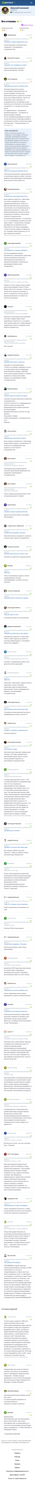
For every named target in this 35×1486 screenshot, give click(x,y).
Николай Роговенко (13, 58)
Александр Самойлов (14, 243)
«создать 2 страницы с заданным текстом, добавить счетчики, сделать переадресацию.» (16, 730)
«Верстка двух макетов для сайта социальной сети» (16, 709)
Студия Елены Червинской (15, 526)
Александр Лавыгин (13, 702)
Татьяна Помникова (13, 591)
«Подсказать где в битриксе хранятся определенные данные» (16, 1011)
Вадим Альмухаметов (14, 626)
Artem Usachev (11, 431)
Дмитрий (10, 1412)
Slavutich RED (11, 1255)
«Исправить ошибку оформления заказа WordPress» (16, 42)
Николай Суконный (19, 9)
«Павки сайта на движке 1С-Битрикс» (15, 944)
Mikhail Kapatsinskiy (13, 275)
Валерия (10, 565)
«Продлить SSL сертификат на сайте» (15, 65)
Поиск (17, 1460)
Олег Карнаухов (12, 79)
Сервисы (17, 1453)
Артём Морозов (12, 336)
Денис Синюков (12, 164)
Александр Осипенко (13, 607)
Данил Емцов (11, 505)
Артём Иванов (11, 35)
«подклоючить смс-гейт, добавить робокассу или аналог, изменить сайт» (16, 990)
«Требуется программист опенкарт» (15, 532)
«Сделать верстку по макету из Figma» (16, 396)
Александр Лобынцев (14, 742)
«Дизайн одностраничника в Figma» (15, 438)
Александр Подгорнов (14, 823)
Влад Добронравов (13, 189)
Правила (17, 1464)
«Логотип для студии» (10, 749)
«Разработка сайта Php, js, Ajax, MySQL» (16, 633)
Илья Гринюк (11, 458)
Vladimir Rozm (11, 723)
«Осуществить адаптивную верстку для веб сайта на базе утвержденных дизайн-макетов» (16, 196)
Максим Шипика (12, 389)
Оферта (17, 1467)
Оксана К (10, 306)
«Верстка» (7, 572)
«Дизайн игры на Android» (12, 830)
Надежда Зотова (12, 1198)
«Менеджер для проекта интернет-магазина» (16, 86)
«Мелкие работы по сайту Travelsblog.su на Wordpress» (16, 1205)
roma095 (10, 1004)
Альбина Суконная (13, 547)
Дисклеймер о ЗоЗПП (17, 1475)
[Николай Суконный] (5, 10)
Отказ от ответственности (17, 1478)
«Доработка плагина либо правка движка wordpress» (16, 847)
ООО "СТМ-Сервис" (13, 1154)
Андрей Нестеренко (13, 355)
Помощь (17, 1457)
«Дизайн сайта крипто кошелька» (14, 362)
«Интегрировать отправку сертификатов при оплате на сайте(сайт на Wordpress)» (16, 250)
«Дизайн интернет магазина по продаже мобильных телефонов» (16, 598)
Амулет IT (10, 1032)
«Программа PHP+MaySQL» (12, 1262)
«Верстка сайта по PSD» (11, 614)
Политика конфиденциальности (17, 1471)
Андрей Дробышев (13, 897)
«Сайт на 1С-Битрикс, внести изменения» (16, 904)
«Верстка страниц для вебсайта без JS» (16, 171)
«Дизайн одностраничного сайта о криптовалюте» (16, 553)
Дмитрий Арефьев (13, 1391)
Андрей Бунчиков (12, 840)
